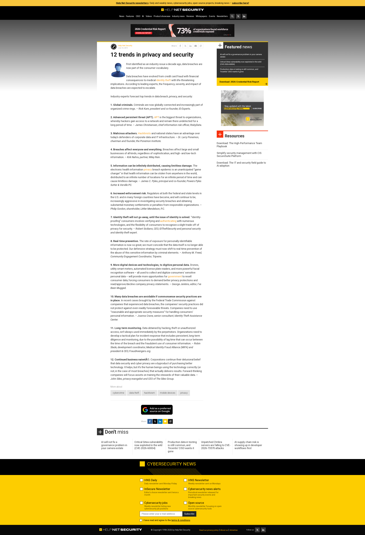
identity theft (163, 80)
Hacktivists (144, 133)
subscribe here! (240, 3)
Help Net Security (125, 45)
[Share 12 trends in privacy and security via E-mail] (195, 45)
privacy (148, 169)
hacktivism (149, 392)
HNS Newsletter (198, 480)
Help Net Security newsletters (132, 3)
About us (224, 530)
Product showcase (162, 16)
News (121, 16)
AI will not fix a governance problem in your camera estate (114, 445)
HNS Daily (150, 480)
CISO (138, 16)
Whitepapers (201, 16)
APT (156, 117)
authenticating (168, 220)
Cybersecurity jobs (156, 503)
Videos (149, 16)
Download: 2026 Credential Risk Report (239, 82)
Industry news (178, 16)
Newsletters (222, 16)
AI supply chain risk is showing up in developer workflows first (248, 445)
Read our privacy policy (208, 530)
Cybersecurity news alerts (204, 489)
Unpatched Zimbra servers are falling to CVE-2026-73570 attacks (215, 445)
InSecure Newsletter (157, 489)
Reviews (190, 16)
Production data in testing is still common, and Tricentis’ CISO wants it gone (239, 70)
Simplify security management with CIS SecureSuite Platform (239, 154)
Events (212, 16)
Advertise (234, 530)
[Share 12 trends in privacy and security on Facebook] (180, 45)
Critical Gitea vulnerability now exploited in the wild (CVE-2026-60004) (148, 445)
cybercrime (118, 392)
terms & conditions (180, 520)
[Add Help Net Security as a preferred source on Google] (200, 45)
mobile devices (167, 392)
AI (143, 16)
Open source (196, 503)
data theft (134, 392)
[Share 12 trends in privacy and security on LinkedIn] (190, 45)
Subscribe (189, 514)
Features (130, 16)
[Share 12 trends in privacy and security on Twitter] (185, 45)
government (175, 276)
